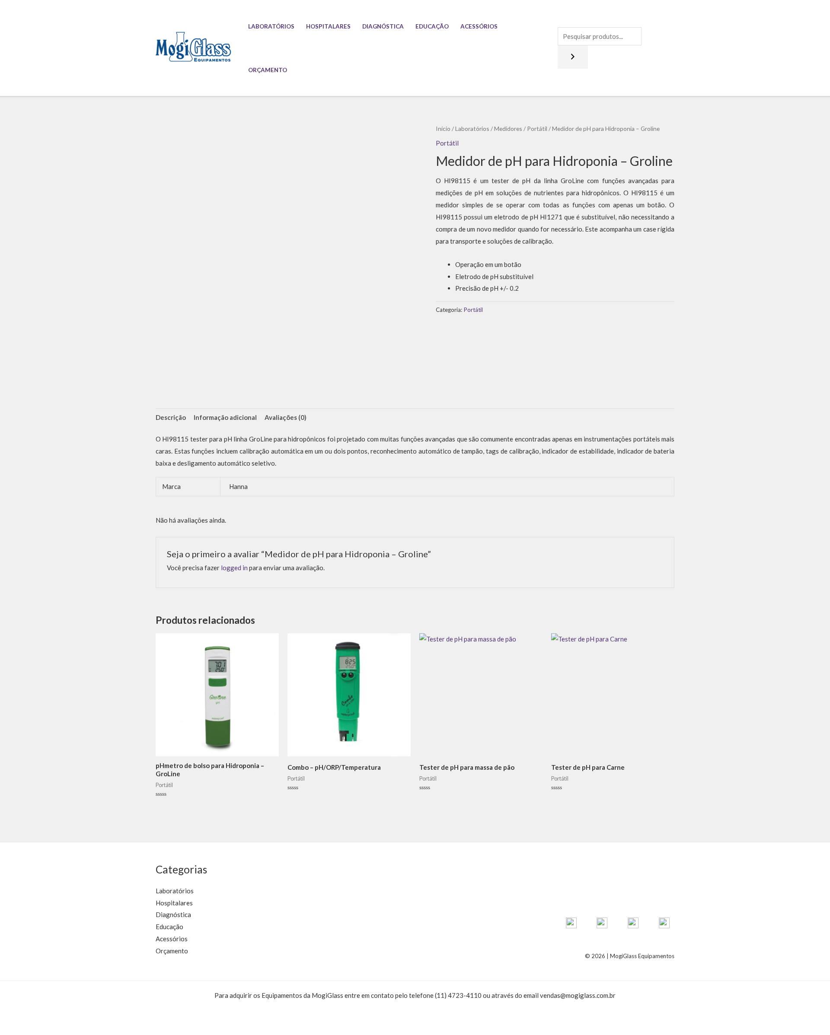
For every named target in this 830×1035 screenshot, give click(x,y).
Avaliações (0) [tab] (285, 417)
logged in (234, 567)
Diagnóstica (383, 26)
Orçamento (267, 70)
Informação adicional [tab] (225, 417)
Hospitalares (328, 26)
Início (443, 128)
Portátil (537, 128)
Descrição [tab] (171, 417)
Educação (432, 26)
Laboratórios (271, 26)
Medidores (508, 128)
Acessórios (479, 26)
